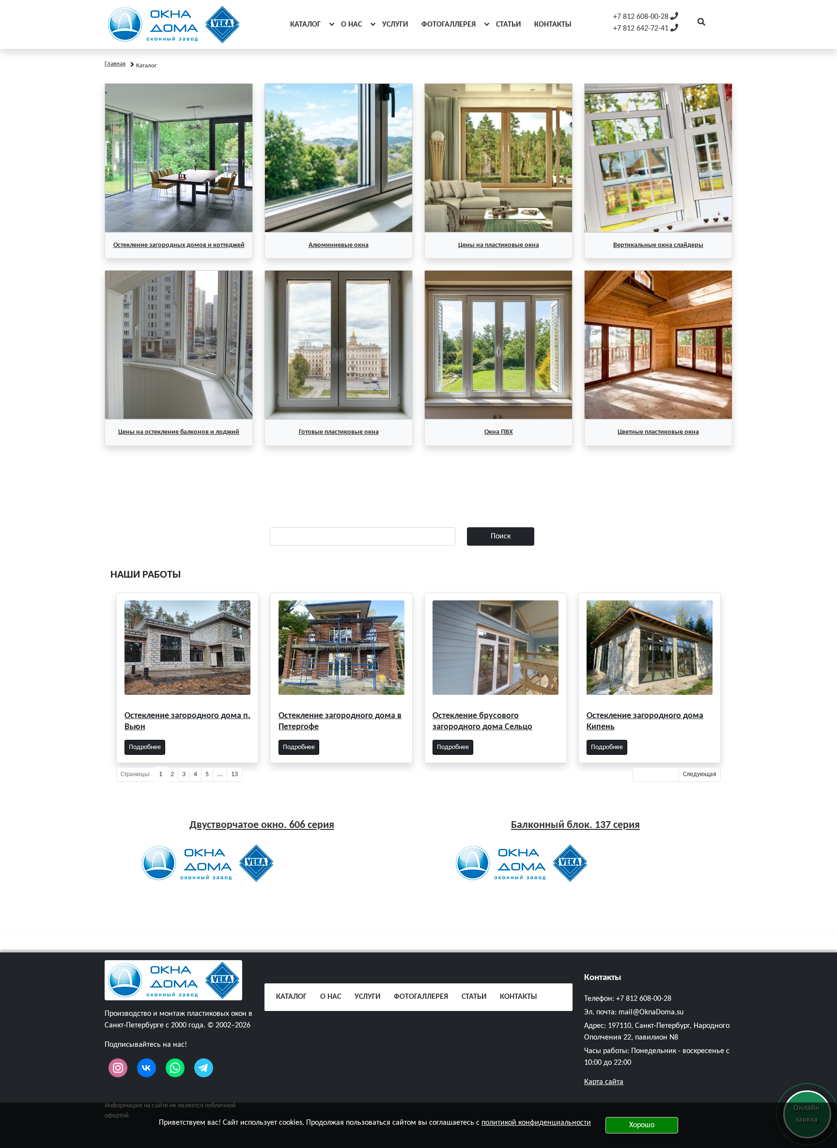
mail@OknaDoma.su (651, 1012)
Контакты (602, 977)
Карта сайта (603, 1082)
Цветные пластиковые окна (658, 432)
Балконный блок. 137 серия (575, 825)
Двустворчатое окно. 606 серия (261, 825)
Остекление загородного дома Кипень (645, 721)
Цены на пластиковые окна (498, 245)
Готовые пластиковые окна (339, 432)
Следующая (699, 774)
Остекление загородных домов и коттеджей (179, 245)
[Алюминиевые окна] (338, 157)
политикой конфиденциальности (536, 1123)
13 (234, 774)
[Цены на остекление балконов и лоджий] (179, 344)
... (220, 774)
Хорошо (641, 1125)
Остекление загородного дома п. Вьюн (187, 721)
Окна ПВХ (498, 432)
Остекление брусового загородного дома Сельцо (482, 721)
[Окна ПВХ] (498, 344)
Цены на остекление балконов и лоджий (178, 432)
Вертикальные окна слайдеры (658, 245)
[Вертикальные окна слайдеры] (658, 157)
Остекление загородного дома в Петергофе (340, 721)
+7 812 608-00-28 (643, 999)
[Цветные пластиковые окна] (658, 344)
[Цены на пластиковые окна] (498, 157)
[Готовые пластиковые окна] (338, 344)
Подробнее (145, 747)
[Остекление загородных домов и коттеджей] (179, 157)
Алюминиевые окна (339, 245)
